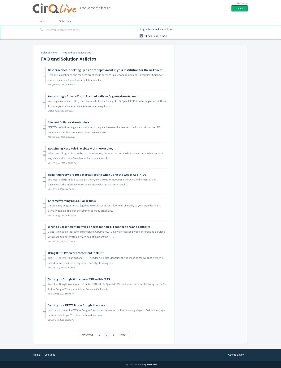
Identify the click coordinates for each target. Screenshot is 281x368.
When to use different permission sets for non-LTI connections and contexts (99, 227)
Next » (123, 334)
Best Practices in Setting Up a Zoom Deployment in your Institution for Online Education (107, 70)
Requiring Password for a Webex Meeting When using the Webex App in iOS (97, 174)
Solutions (65, 21)
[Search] (42, 30)
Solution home (49, 52)
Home (42, 21)
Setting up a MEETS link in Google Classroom (77, 305)
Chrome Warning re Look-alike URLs (72, 201)
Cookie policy (236, 354)
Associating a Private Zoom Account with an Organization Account (93, 96)
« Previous (87, 334)
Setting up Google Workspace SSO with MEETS (79, 279)
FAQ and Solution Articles (77, 52)
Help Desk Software (133, 364)
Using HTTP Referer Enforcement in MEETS (76, 253)
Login (143, 29)
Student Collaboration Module (68, 122)
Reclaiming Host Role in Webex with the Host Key (80, 148)
